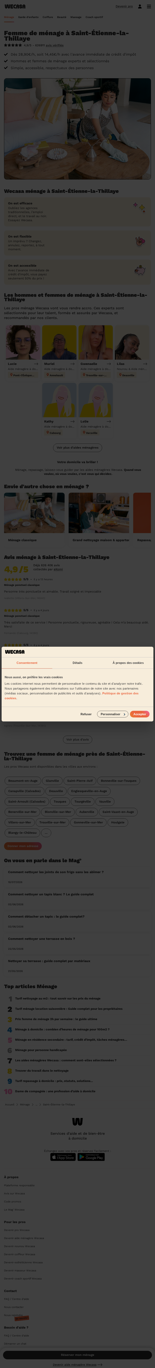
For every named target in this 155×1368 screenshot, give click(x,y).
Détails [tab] (78, 662)
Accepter (139, 714)
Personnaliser (110, 714)
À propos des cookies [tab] (128, 662)
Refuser (86, 714)
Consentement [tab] (27, 662)
